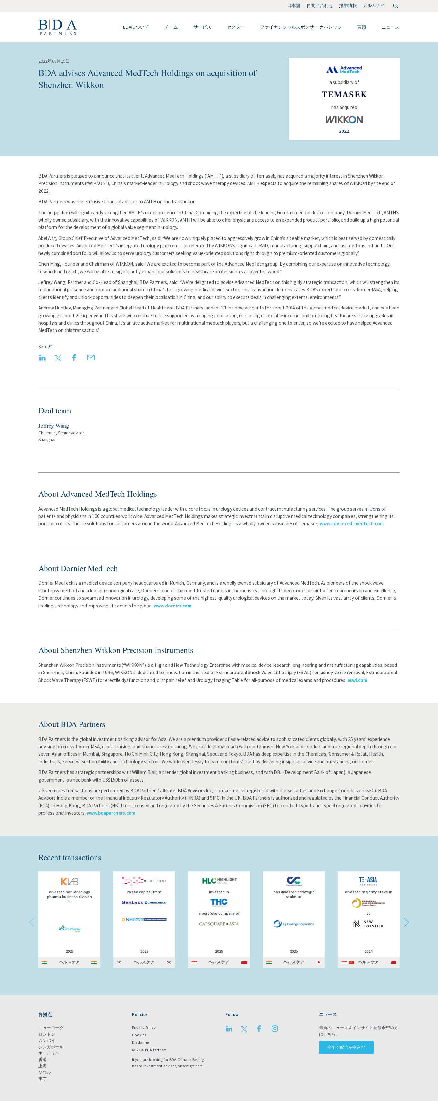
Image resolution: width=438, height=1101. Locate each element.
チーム (171, 27)
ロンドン (46, 1034)
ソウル (44, 1072)
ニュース (391, 27)
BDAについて (136, 27)
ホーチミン (48, 1053)
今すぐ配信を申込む (346, 1047)
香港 (42, 1059)
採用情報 (348, 5)
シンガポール (50, 1047)
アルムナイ (374, 5)
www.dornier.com (172, 606)
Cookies (139, 1034)
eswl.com (357, 680)
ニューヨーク (50, 1027)
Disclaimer (141, 1042)
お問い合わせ (319, 5)
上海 (42, 1065)
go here (196, 1065)
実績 (361, 27)
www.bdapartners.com (111, 813)
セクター (236, 27)
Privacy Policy (144, 1027)
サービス (202, 27)
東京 (42, 1078)
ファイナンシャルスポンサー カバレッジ (301, 27)
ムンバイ (46, 1040)
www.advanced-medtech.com (352, 524)
